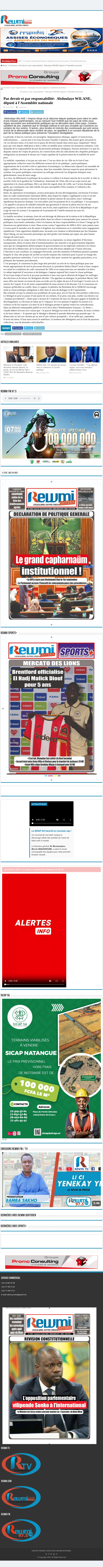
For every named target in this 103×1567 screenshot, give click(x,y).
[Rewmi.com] (17, 20)
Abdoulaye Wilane (13, 334)
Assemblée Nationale (32, 334)
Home (4, 65)
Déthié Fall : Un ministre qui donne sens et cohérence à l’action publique (51, 367)
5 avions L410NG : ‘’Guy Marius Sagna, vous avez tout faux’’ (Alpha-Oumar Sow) (83, 367)
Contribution (13, 65)
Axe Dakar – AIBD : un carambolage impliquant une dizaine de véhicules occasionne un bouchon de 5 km (56, 61)
